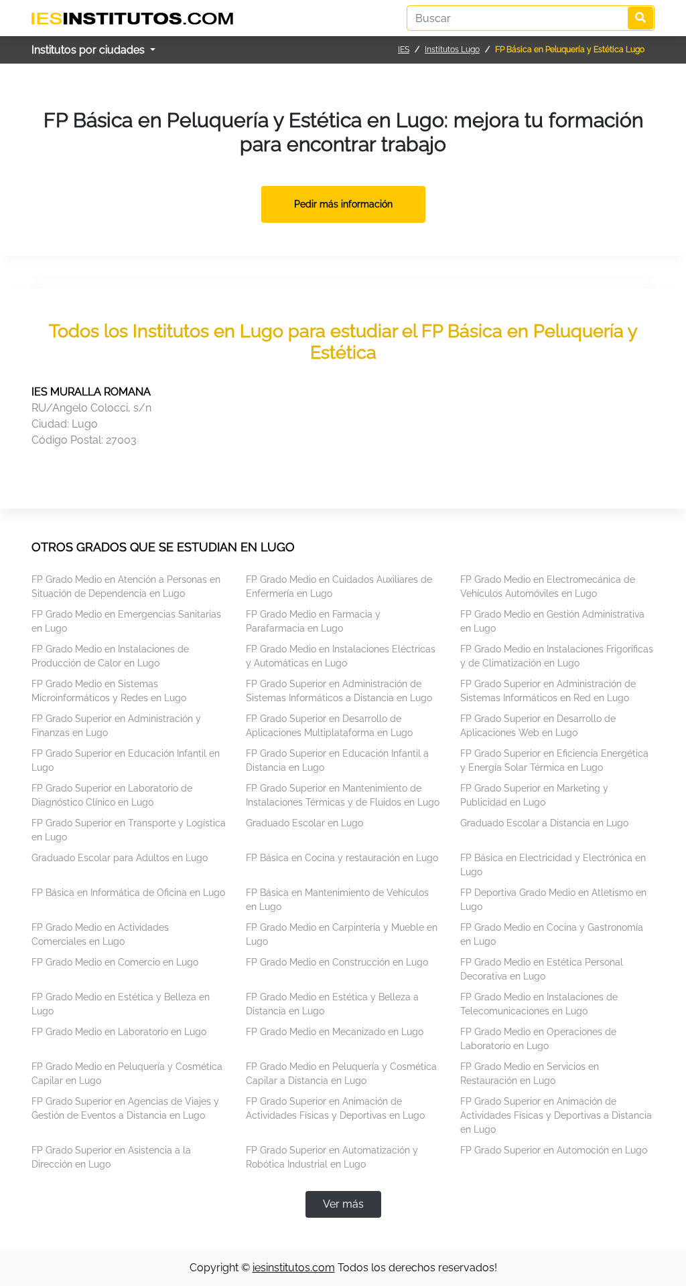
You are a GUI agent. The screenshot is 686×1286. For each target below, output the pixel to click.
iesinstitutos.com (294, 1267)
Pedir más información (343, 204)
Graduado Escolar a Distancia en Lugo (544, 823)
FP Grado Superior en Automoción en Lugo (553, 1150)
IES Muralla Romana (91, 391)
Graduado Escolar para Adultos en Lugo (119, 857)
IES (403, 49)
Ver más (343, 1204)
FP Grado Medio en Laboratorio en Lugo (118, 1031)
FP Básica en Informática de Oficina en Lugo (128, 892)
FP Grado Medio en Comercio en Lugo (114, 962)
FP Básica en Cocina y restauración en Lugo (342, 857)
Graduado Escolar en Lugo (304, 823)
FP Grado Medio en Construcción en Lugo (337, 962)
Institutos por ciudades (89, 49)
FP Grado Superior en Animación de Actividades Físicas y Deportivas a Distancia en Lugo (556, 1115)
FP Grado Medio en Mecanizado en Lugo (334, 1031)
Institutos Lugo (452, 49)
